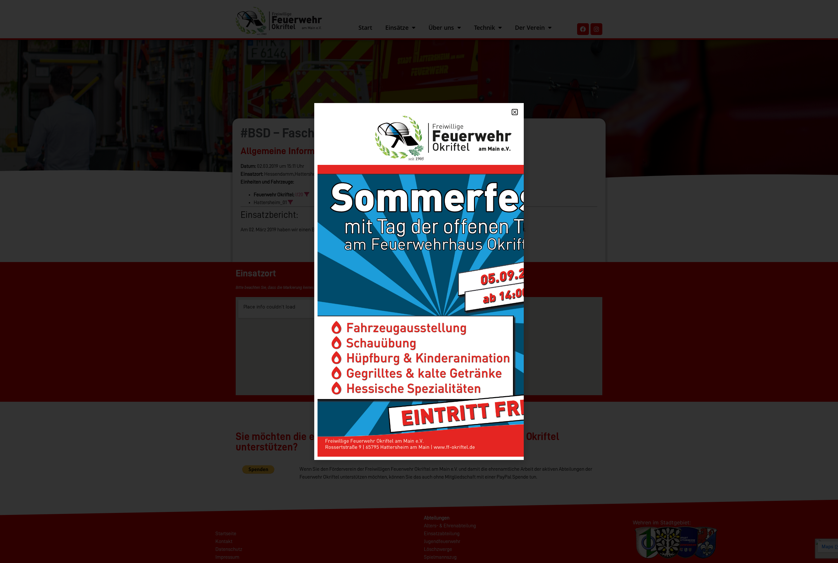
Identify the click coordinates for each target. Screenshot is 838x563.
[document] (419, 281)
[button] (514, 112)
